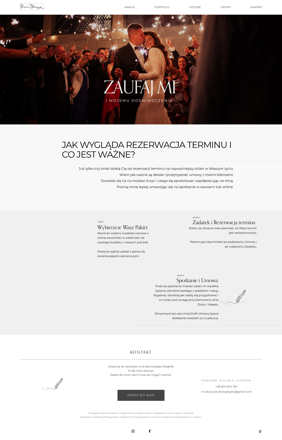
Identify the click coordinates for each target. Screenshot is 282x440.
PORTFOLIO (162, 7)
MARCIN (129, 7)
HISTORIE (195, 7)
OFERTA (226, 7)
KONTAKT (256, 7)
